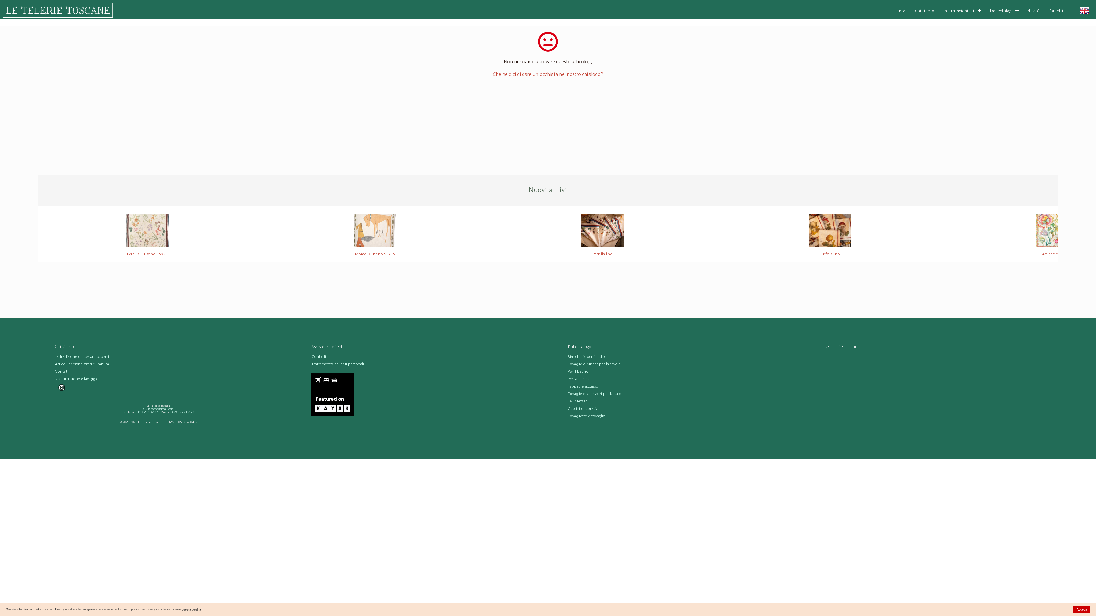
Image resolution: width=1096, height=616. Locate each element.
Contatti (1055, 11)
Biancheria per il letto (586, 356)
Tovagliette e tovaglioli (587, 416)
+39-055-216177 (146, 412)
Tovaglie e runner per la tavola (594, 364)
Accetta (1082, 609)
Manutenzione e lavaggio (77, 379)
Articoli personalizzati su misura (82, 364)
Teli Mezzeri (578, 401)
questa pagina (191, 609)
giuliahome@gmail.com (158, 409)
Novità (1033, 11)
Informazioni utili (959, 11)
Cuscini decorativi (583, 408)
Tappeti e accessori (584, 386)
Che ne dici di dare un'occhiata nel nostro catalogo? (548, 74)
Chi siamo (924, 11)
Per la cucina (579, 379)
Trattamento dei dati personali (337, 364)
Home (899, 11)
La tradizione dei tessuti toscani (82, 356)
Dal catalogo (1002, 11)
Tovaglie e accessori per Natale (594, 394)
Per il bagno (578, 371)
